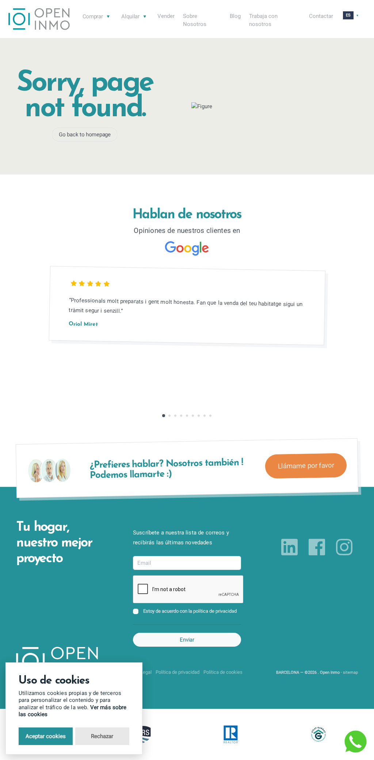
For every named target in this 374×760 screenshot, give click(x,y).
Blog (235, 16)
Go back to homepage (84, 134)
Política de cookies (223, 672)
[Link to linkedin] (289, 547)
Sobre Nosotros (194, 20)
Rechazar (102, 736)
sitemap (350, 672)
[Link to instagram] (344, 547)
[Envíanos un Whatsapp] (355, 741)
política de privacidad (215, 611)
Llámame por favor (306, 465)
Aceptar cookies (46, 736)
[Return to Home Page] (39, 20)
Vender (166, 16)
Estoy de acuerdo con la (190, 611)
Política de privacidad (177, 672)
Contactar (321, 16)
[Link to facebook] (317, 547)
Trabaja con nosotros (263, 20)
